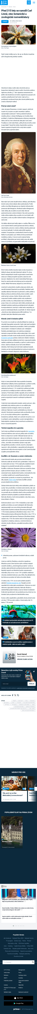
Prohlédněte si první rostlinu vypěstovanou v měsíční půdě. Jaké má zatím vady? (18, 643)
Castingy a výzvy (22, 975)
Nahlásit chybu (7, 992)
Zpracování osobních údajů (23, 981)
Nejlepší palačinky (24, 954)
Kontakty (20, 978)
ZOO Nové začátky (23, 943)
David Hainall (13, 22)
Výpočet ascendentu (26, 951)
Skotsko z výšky (7, 841)
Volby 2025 (30, 946)
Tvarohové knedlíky (12, 954)
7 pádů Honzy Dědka (19, 946)
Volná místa (7, 972)
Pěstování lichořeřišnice (12, 951)
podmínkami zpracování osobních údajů (26, 688)
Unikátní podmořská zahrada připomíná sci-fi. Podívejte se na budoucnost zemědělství (18, 621)
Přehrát (6, 839)
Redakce (20, 987)
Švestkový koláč (18, 956)
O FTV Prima (7, 970)
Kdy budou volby (12, 943)
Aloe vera (30, 948)
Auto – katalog (8, 946)
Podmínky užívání (8, 980)
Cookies (6, 985)
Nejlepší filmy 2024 (17, 938)
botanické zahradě (7, 338)
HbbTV (5, 978)
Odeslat (31, 684)
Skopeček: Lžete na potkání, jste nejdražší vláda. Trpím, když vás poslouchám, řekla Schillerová (17, 900)
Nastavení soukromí (23, 992)
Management (21, 970)
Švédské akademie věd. (14, 583)
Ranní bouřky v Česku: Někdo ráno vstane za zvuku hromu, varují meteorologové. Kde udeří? (18, 909)
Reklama (6, 975)
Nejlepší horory (29, 938)
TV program (9, 941)
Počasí (29, 941)
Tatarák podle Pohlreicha (19, 948)
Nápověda (20, 985)
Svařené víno (7, 948)
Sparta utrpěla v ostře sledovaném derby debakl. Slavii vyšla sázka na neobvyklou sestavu (17, 917)
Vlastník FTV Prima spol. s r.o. (10, 988)
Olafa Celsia (12, 480)
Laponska (31, 431)
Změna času (17, 941)
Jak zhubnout (7, 938)
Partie (24, 941)
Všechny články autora (25, 659)
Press (19, 972)
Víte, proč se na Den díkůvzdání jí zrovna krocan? (13, 794)
